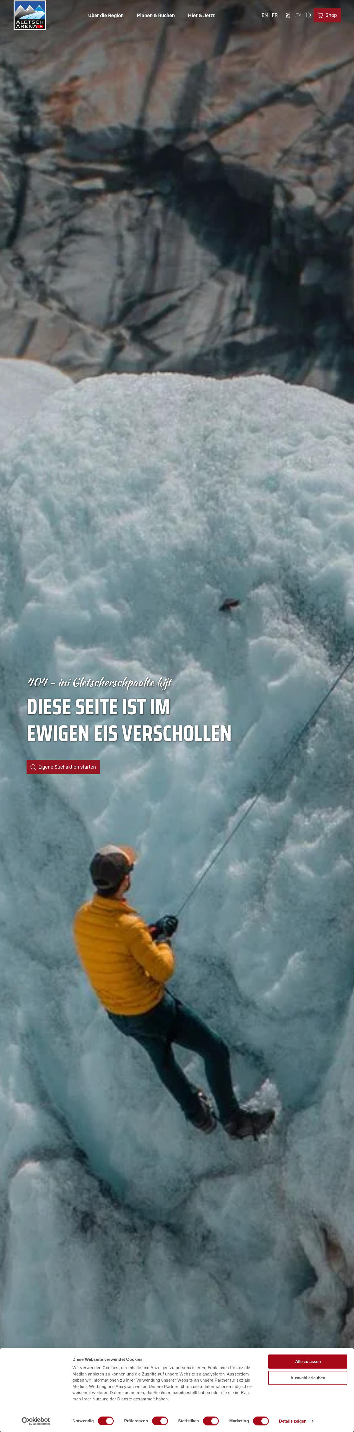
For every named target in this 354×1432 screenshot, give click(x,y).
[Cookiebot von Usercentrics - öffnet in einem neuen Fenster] (36, 1421)
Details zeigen (292, 1421)
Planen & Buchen (156, 15)
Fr (275, 15)
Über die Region (106, 15)
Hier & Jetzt (201, 15)
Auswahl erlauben (307, 1377)
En (265, 15)
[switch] (160, 1420)
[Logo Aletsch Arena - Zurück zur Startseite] (29, 15)
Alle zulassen (308, 1361)
